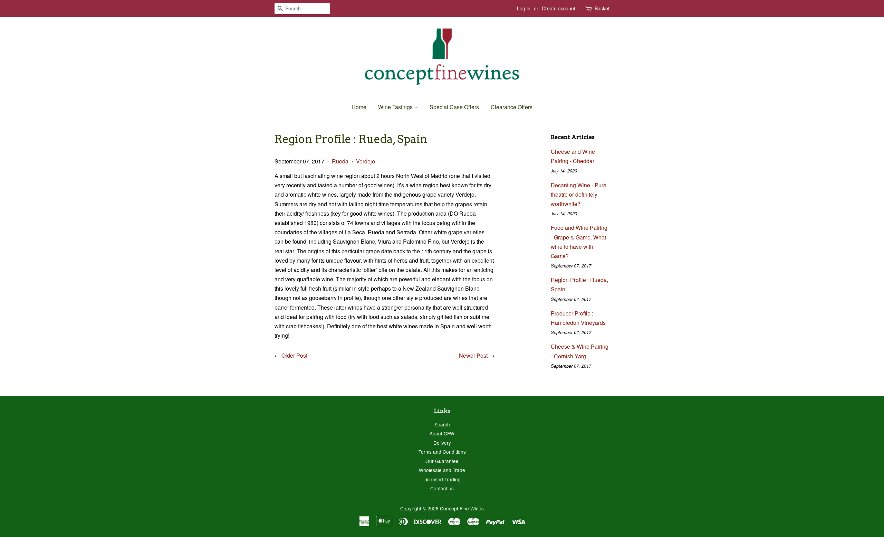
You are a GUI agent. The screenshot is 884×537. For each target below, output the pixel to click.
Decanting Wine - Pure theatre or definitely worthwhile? (578, 194)
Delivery (442, 442)
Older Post (294, 355)
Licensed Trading (442, 479)
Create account (558, 8)
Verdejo (365, 161)
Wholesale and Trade (442, 470)
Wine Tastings (396, 107)
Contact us (442, 488)
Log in (523, 8)
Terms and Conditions (442, 451)
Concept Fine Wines (462, 508)
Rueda (340, 161)
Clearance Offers (511, 107)
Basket (602, 8)
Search (442, 424)
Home (359, 107)
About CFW (442, 433)
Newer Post (473, 355)
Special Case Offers (454, 107)
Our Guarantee (442, 461)
